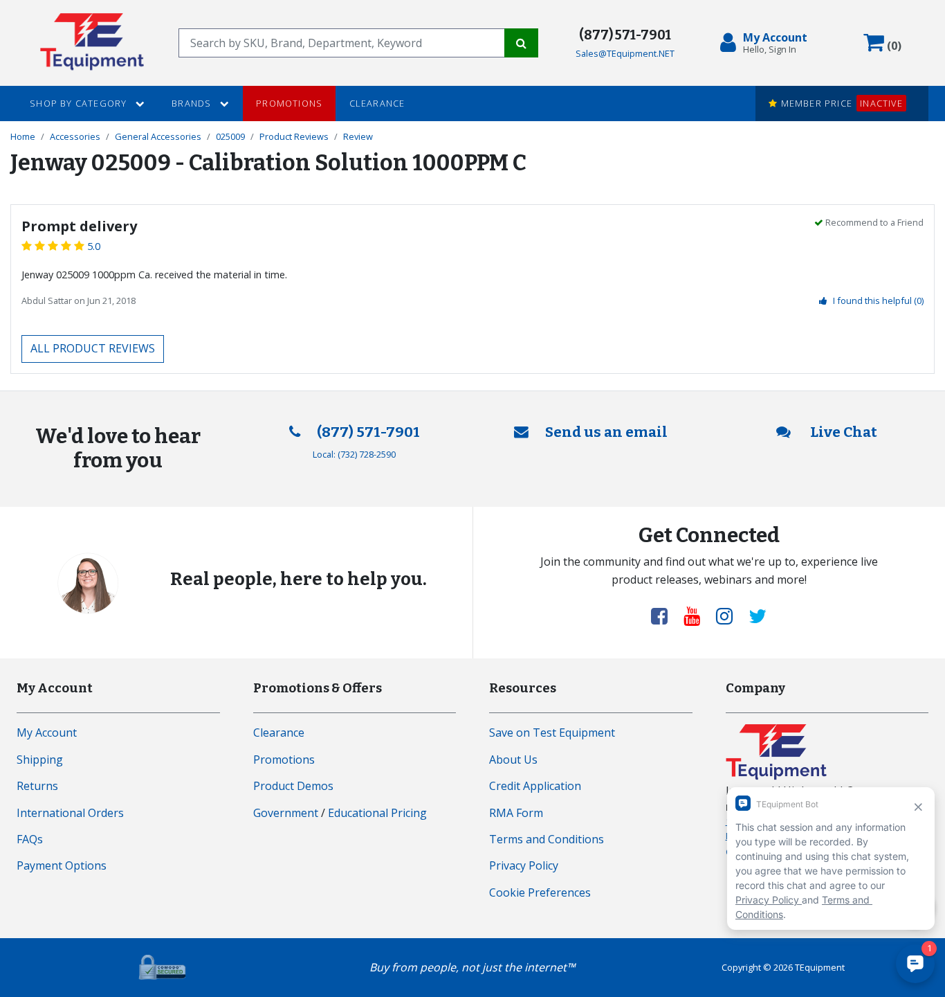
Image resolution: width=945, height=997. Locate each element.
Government (285, 812)
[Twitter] (758, 615)
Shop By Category (79, 103)
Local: (354, 454)
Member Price (840, 103)
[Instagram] (730, 615)
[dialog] (766, 43)
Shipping (40, 759)
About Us (513, 759)
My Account (47, 732)
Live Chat (842, 432)
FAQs (30, 839)
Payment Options (62, 865)
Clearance (377, 103)
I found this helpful (878, 300)
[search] (341, 42)
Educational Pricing (377, 812)
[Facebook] (665, 615)
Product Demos (293, 785)
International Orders (70, 812)
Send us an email (606, 432)
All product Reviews (92, 348)
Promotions (289, 103)
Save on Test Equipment (552, 732)
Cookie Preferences (540, 892)
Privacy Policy (523, 865)
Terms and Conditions (546, 839)
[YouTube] (697, 615)
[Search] (521, 42)
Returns (37, 785)
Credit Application (535, 785)
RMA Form (516, 812)
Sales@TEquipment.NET (625, 53)
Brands (193, 103)
